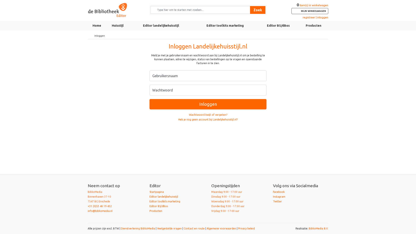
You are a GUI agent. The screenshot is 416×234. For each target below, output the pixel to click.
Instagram (279, 196)
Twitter (277, 201)
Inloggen (208, 104)
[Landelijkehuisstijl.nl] (115, 10)
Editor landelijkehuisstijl (161, 25)
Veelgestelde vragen (169, 228)
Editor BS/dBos (278, 25)
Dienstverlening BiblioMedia (138, 228)
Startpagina (157, 191)
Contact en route (194, 228)
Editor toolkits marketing (225, 25)
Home (97, 25)
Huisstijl (118, 25)
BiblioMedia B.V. (318, 228)
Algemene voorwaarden (221, 228)
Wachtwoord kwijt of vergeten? (208, 114)
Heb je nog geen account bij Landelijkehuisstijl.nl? (208, 119)
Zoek (258, 10)
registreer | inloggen (315, 17)
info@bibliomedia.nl (100, 211)
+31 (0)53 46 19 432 (100, 206)
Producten (313, 25)
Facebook (279, 191)
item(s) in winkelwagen (312, 8)
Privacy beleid (246, 228)
